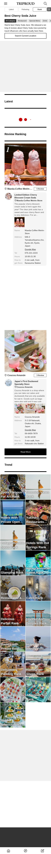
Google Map (30, 249)
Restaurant (22, 21)
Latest (11, 9)
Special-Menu (34, 21)
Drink (45, 21)
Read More (26, 452)
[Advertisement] (25, 66)
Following (25, 9)
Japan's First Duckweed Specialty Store (26, 384)
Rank (40, 9)
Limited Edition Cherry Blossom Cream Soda (28, 198)
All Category (10, 21)
